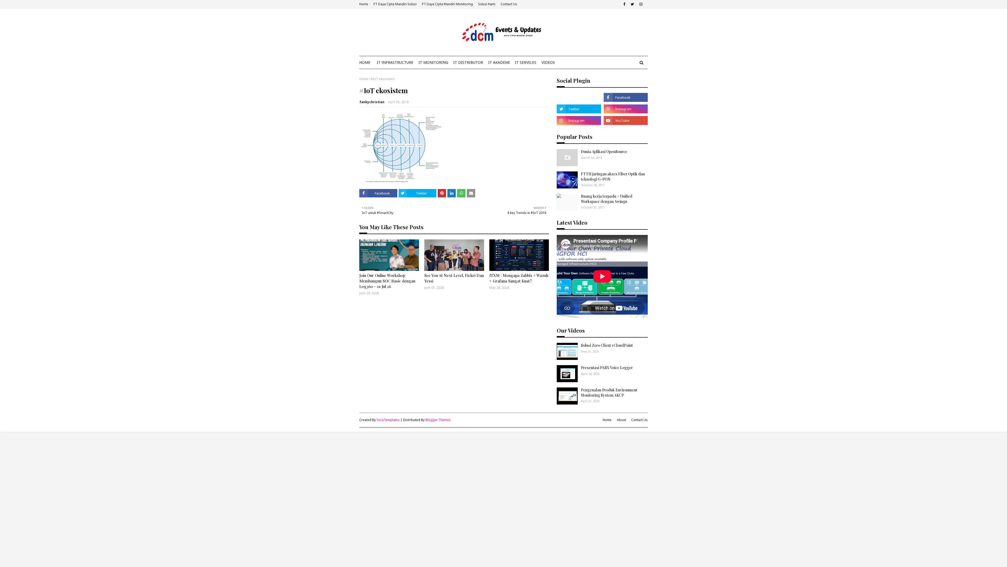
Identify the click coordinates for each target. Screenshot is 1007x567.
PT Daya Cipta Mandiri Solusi (395, 4)
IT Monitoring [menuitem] (433, 62)
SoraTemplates (388, 420)
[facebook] (624, 4)
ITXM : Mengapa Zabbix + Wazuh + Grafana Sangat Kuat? (518, 278)
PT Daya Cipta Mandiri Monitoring (447, 4)
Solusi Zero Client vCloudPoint (607, 345)
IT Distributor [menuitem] (468, 62)
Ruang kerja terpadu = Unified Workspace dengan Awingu (606, 199)
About (621, 420)
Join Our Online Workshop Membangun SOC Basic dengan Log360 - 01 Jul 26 (387, 281)
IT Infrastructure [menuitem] (395, 62)
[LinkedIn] (579, 97)
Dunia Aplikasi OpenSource (604, 151)
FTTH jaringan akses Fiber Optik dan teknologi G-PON (613, 176)
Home (363, 4)
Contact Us (509, 4)
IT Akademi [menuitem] (499, 62)
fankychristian (372, 102)
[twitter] (632, 4)
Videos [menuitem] (548, 62)
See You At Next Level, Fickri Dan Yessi (454, 278)
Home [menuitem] (364, 62)
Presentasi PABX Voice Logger (607, 367)
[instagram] (641, 4)
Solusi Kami (486, 4)
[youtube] (626, 120)
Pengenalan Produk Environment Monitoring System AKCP (609, 392)
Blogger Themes (438, 420)
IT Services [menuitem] (525, 62)
